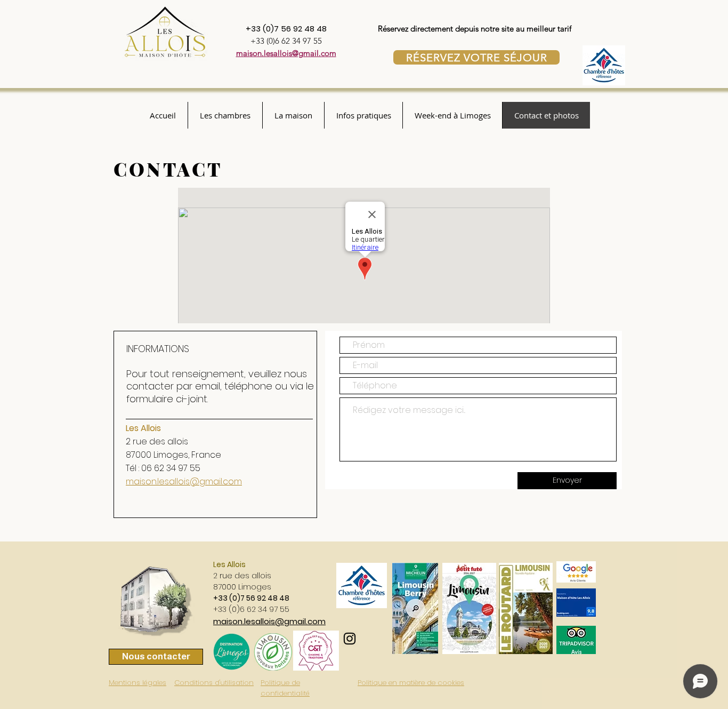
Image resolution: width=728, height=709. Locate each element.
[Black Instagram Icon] (350, 639)
